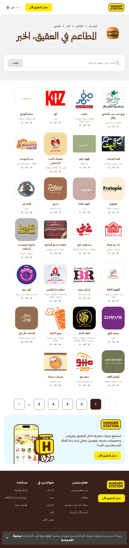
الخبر (68, 26)
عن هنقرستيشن (79, 490)
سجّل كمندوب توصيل (76, 505)
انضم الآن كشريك (78, 512)
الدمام (50, 490)
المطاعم (79, 26)
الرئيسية (93, 26)
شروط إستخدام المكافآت (15, 497)
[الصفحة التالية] (19, 404)
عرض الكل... (47, 519)
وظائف (84, 497)
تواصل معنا (21, 505)
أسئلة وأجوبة (21, 490)
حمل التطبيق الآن (38, 7)
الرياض (50, 505)
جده (51, 497)
